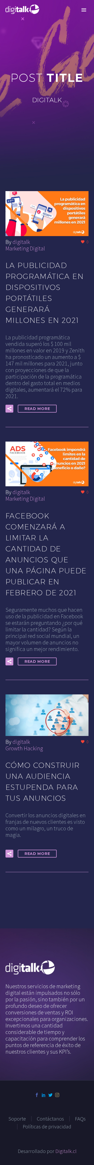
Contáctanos (50, 1118)
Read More (37, 408)
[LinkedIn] (44, 1095)
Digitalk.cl (66, 1151)
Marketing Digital (25, 248)
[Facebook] (37, 1095)
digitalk (21, 241)
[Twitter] (50, 1095)
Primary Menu (84, 10)
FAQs (80, 1118)
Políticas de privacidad (47, 1126)
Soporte (17, 1118)
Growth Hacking (24, 748)
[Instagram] (57, 1095)
